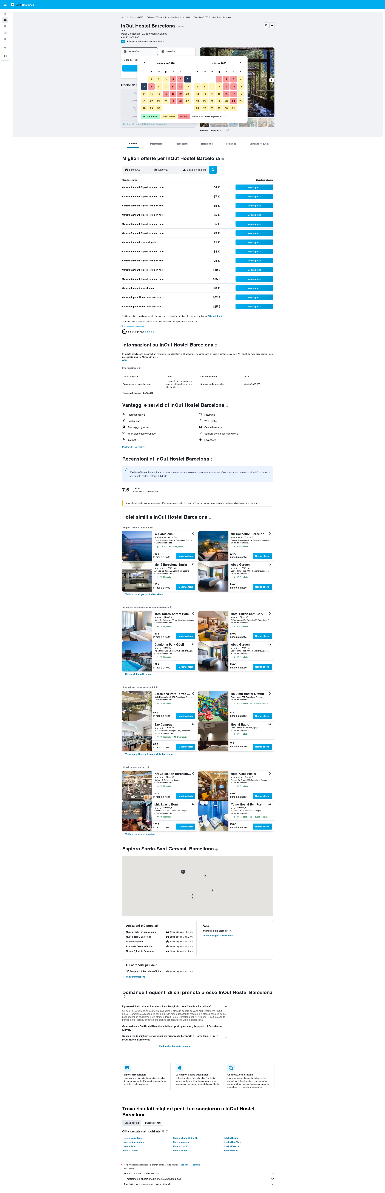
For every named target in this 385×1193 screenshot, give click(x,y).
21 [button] (144, 101)
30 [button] (158, 108)
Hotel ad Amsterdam (133, 1142)
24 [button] (166, 101)
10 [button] (166, 86)
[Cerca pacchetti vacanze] (5, 33)
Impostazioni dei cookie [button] (133, 326)
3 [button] (166, 79)
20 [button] (187, 93)
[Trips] (5, 48)
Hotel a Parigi (180, 1150)
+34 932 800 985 (130, 37)
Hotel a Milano (230, 1150)
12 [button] (180, 86)
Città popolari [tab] (132, 1122)
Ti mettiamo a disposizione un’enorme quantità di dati (152, 1179)
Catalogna (151, 17)
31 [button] (233, 108)
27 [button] (187, 101)
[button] (5, 4)
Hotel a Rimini (230, 1137)
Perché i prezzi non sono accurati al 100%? (147, 1184)
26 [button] (180, 101)
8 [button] (151, 86)
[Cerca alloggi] (5, 20)
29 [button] (151, 108)
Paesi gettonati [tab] (153, 1122)
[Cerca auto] (5, 26)
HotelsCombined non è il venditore (142, 1173)
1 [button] (151, 79)
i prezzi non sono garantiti (189, 1164)
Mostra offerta (186, 556)
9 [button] (158, 86)
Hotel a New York (232, 1142)
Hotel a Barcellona (132, 1137)
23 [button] (158, 101)
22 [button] (151, 101)
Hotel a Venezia (181, 1142)
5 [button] (180, 79)
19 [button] (180, 93)
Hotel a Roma (130, 1146)
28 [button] (144, 108)
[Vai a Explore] (5, 39)
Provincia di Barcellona (174, 17)
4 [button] (173, 79)
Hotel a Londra (130, 1150)
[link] (144, 594)
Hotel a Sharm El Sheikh (185, 1137)
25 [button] (173, 101)
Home (123, 17)
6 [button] (187, 79)
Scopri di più (215, 315)
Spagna (133, 17)
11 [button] (173, 86)
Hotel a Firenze (231, 1146)
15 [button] (151, 93)
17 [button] (166, 93)
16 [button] (158, 93)
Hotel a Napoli (180, 1146)
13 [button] (187, 86)
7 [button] (144, 86)
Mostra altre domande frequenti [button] (175, 1045)
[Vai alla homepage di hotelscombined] (22, 4)
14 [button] (144, 93)
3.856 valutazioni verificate (150, 41)
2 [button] (158, 79)
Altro (124, 359)
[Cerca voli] (5, 14)
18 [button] (173, 93)
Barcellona (198, 17)
